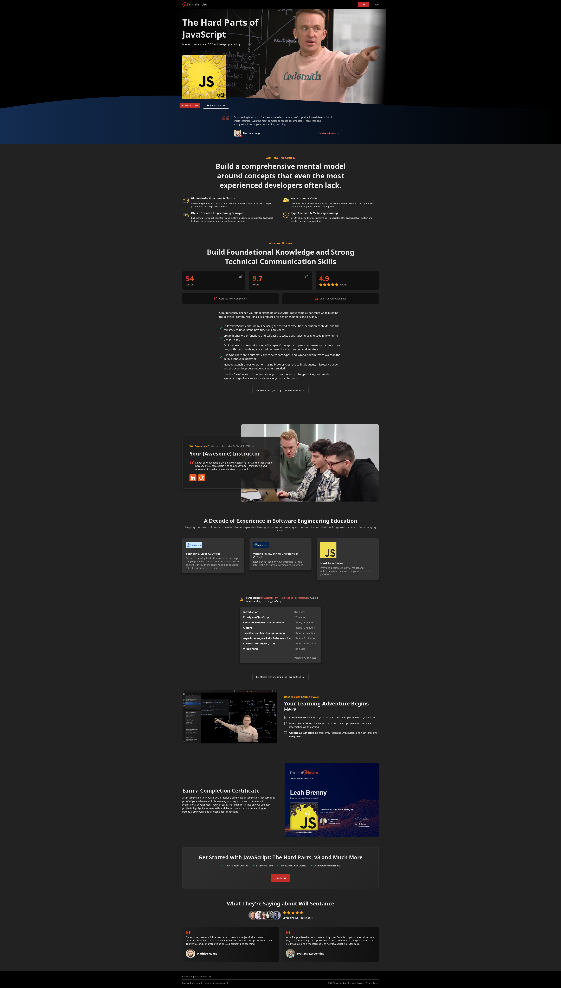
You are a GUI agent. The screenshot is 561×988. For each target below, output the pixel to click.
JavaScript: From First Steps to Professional (284, 597)
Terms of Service (356, 983)
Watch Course (191, 105)
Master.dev (195, 4)
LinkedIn (192, 477)
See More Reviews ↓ (329, 133)
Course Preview (217, 105)
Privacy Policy (372, 983)
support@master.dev (201, 976)
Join (364, 4)
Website (201, 477)
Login (376, 4)
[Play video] (280, 59)
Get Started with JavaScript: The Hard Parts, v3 (278, 390)
